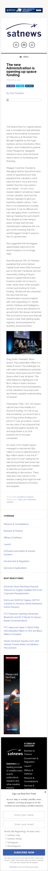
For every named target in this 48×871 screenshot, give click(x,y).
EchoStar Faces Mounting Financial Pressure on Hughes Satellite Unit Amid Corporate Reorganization (23, 590)
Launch (7, 544)
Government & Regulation (16, 561)
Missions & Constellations (16, 524)
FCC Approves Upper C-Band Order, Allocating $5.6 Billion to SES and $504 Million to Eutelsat (23, 630)
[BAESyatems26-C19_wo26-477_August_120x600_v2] (12, 733)
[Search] (32, 45)
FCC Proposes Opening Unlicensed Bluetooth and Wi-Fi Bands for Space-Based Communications (22, 617)
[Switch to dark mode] (16, 45)
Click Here (13, 867)
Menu (26, 57)
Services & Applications (15, 568)
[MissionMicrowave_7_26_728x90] (24, 11)
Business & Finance (25, 497)
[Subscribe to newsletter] (24, 45)
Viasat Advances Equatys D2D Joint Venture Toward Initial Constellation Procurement (21, 644)
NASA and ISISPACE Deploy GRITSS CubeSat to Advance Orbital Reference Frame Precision (23, 603)
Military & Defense (13, 537)
